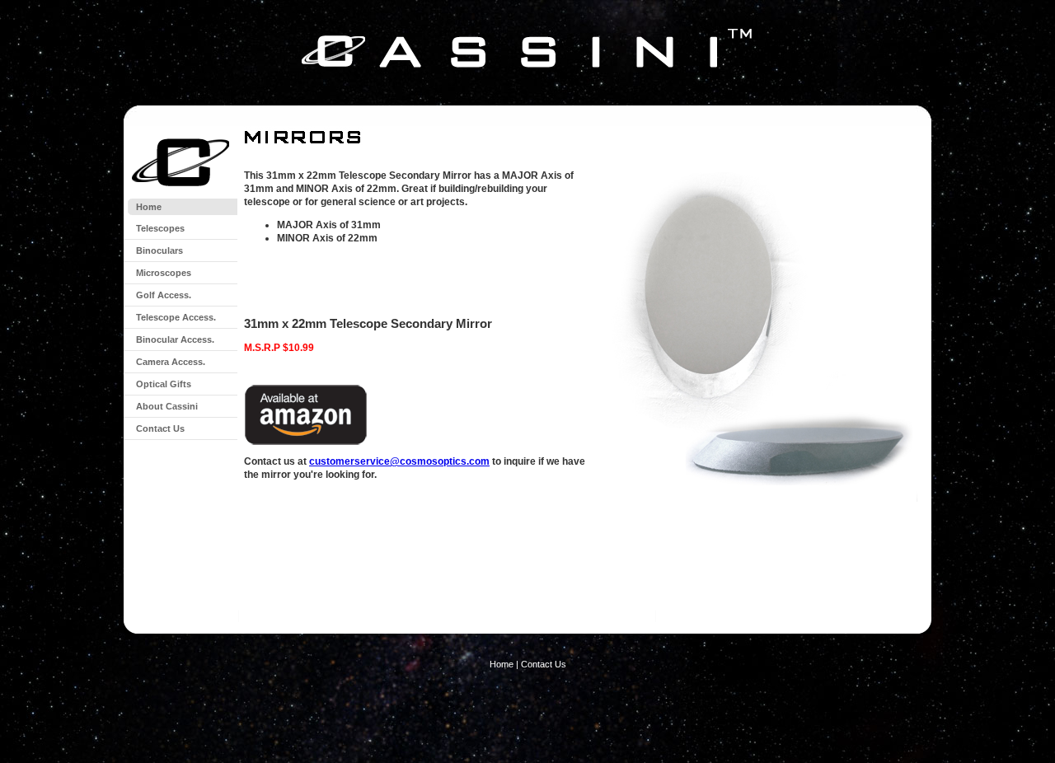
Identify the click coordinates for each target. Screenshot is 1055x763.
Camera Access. (170, 362)
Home (149, 207)
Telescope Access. (176, 317)
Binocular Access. (175, 339)
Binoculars (159, 250)
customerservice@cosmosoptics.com (399, 461)
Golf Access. (163, 295)
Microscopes (163, 273)
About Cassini (167, 406)
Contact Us (160, 428)
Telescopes (160, 228)
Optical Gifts (163, 384)
